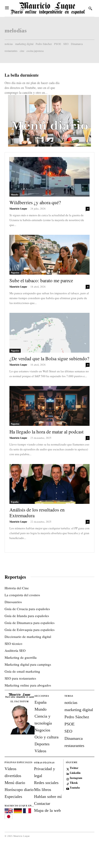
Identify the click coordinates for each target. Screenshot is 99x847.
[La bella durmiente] (79, 80)
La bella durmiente (22, 75)
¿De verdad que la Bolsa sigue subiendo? (49, 358)
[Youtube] (68, 788)
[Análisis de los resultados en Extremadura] (49, 484)
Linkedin (75, 773)
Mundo (14, 194)
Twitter (74, 768)
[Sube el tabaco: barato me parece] (49, 255)
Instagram (76, 778)
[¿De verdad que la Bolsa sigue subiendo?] (49, 333)
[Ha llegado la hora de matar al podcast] (49, 406)
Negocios (15, 272)
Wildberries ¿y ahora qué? (35, 202)
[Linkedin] (68, 773)
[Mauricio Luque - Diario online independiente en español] (47, 8)
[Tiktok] (68, 783)
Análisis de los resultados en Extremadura (37, 512)
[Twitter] (68, 768)
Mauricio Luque (18, 208)
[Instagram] (68, 778)
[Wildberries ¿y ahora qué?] (49, 177)
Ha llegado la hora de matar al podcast (46, 431)
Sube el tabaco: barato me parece (41, 280)
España (14, 501)
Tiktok (74, 782)
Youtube (75, 787)
